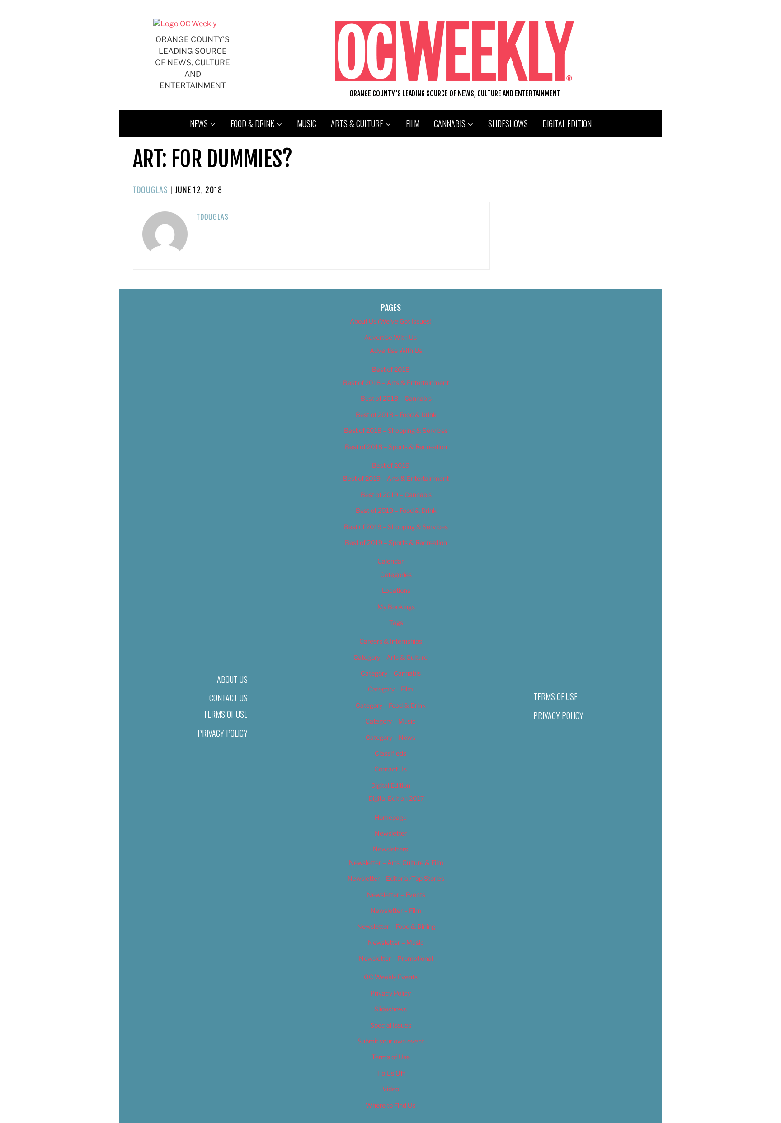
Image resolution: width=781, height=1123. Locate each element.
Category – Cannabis (391, 673)
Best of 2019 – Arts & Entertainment (396, 478)
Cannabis (450, 123)
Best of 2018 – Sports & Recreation (396, 447)
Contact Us (228, 698)
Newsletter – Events (396, 894)
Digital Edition (567, 123)
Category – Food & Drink (391, 705)
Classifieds (390, 753)
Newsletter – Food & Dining (396, 926)
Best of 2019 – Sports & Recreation (396, 542)
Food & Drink (252, 123)
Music (306, 123)
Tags (396, 622)
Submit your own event (391, 1041)
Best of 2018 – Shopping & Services (396, 430)
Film (412, 123)
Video (390, 1089)
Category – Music (390, 721)
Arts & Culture (357, 123)
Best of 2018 (390, 369)
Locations (396, 590)
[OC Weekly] (184, 23)
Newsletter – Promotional (396, 958)
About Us (232, 679)
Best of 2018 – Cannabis (396, 398)
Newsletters (390, 849)
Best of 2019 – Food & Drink (396, 510)
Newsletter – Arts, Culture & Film (396, 862)
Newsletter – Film (396, 910)
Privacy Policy (223, 733)
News (199, 123)
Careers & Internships (390, 641)
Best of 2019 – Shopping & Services (396, 527)
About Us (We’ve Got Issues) (391, 321)
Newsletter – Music (396, 942)
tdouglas (150, 189)
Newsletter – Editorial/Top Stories (396, 878)
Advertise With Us (390, 337)
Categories (396, 574)
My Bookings (396, 607)
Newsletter (391, 833)
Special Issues (390, 1025)
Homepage (391, 817)
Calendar (390, 561)
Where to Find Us (390, 1105)
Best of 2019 (390, 465)
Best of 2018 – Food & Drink (396, 414)
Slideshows (508, 123)
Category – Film (390, 689)
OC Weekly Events (391, 977)
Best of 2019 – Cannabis (396, 494)
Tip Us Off (390, 1073)
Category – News (390, 737)
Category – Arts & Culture (390, 657)
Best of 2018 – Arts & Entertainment (396, 382)
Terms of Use (225, 714)
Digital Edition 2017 (396, 798)
